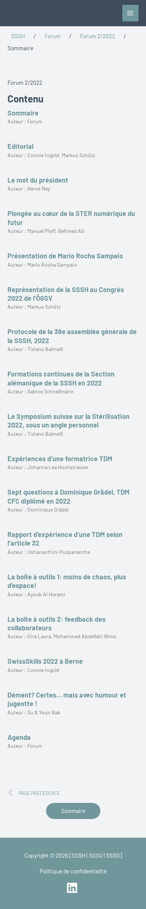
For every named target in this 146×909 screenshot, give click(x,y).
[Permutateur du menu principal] (130, 13)
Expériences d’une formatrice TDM (59, 458)
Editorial (20, 146)
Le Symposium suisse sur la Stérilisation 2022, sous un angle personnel (68, 420)
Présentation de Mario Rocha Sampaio (65, 256)
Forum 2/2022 (97, 35)
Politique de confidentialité (73, 870)
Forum (53, 35)
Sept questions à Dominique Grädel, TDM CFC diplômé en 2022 (68, 496)
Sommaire (23, 113)
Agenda (19, 737)
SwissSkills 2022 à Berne (45, 661)
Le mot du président (37, 180)
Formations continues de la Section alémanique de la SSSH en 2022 (61, 378)
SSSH (18, 35)
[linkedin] (73, 888)
